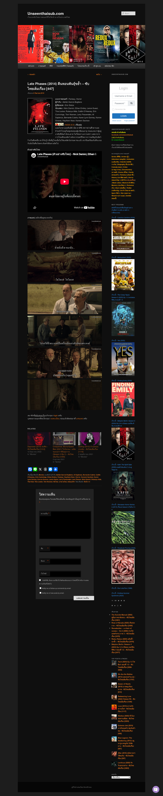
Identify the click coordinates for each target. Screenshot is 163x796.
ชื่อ (45, 548)
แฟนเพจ (79, 418)
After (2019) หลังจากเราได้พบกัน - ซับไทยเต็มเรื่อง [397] (126, 755)
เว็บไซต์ (43, 573)
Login (123, 115)
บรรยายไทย (63, 481)
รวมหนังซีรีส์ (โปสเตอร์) (65, 66)
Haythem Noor (69, 477)
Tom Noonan (48, 481)
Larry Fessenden (65, 479)
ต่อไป (99, 74)
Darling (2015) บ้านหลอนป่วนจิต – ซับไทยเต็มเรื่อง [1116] (88, 449)
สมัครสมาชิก (109, 66)
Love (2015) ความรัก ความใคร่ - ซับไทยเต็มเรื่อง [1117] (126, 709)
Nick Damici (86, 479)
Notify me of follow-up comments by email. (56, 588)
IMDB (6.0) (69, 124)
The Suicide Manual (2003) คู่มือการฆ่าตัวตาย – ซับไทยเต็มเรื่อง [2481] (123, 617)
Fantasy (60, 477)
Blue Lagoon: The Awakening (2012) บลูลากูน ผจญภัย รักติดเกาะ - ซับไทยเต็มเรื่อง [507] (126, 743)
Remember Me (120, 109)
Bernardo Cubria (89, 475)
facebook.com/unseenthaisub (122, 135)
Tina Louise (39, 481)
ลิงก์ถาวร (87, 481)
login (56, 415)
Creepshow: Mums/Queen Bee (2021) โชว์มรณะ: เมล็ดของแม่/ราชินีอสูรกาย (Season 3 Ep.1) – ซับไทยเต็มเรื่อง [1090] (64, 451)
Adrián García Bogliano (64, 475)
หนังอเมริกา (71, 481)
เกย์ (127, 180)
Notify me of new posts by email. (53, 593)
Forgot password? (129, 121)
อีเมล (45, 561)
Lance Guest (53, 479)
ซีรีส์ (51, 66)
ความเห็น (45, 514)
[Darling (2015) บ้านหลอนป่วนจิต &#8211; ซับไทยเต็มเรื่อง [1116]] (89, 438)
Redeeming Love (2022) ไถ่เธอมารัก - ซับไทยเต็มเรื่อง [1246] (126, 699)
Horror (78, 477)
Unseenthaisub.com (46, 13)
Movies (41, 475)
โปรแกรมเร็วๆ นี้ (83, 66)
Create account (116, 121)
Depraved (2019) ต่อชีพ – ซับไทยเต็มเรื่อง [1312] (38, 447)
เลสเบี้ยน (132, 180)
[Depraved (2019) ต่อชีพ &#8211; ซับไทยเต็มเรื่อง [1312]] (39, 438)
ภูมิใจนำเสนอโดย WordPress (81, 787)
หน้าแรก (31, 66)
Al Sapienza (78, 475)
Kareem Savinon (87, 477)
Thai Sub (31, 481)
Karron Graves (42, 479)
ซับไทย (55, 481)
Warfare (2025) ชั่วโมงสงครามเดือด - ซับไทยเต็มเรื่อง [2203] (126, 718)
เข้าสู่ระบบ (97, 66)
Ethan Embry (52, 477)
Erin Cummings (41, 477)
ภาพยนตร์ (42, 66)
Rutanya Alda (96, 479)
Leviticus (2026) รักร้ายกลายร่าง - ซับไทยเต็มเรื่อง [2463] (126, 765)
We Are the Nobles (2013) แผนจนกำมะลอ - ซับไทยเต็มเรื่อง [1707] (126, 677)
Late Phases (76, 479)
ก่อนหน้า (31, 74)
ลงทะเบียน (55, 418)
